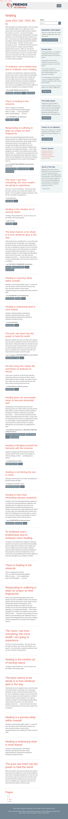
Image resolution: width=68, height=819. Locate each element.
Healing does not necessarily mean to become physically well (20, 400)
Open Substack (47, 139)
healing (23, 93)
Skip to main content (6, 1)
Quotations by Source (47, 152)
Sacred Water (18, 523)
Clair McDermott (10, 119)
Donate (43, 808)
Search (42, 20)
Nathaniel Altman (10, 523)
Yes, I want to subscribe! (50, 40)
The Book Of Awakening (18, 267)
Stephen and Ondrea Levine (12, 486)
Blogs (39, 808)
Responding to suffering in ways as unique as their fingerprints (19, 131)
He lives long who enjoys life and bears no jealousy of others (20, 369)
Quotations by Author (47, 151)
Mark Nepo (8, 267)
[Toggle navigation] (59, 5)
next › (10, 799)
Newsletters (29, 808)
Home (14, 808)
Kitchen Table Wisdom (23, 168)
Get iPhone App (46, 158)
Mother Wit (17, 298)
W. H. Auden (9, 223)
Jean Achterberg (10, 325)
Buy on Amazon (31, 93)
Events (35, 808)
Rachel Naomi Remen (11, 168)
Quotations (23, 808)
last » (10, 801)
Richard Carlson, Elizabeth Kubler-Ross (15, 434)
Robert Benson (9, 93)
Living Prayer (17, 93)
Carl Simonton (9, 201)
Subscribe (48, 808)
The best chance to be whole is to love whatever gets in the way (20, 235)
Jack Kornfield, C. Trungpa (12, 357)
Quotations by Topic (47, 154)
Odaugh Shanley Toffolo (11, 463)
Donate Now (46, 91)
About (18, 808)
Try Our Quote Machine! (48, 156)
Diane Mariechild (10, 298)
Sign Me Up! (46, 118)
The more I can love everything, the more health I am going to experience (20, 182)
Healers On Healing (30, 434)
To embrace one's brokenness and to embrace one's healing (18, 535)
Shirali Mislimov (10, 389)
